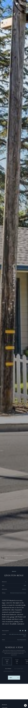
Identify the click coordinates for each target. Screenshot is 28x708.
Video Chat (18, 668)
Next (11, 677)
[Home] (20, 4)
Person (8, 668)
